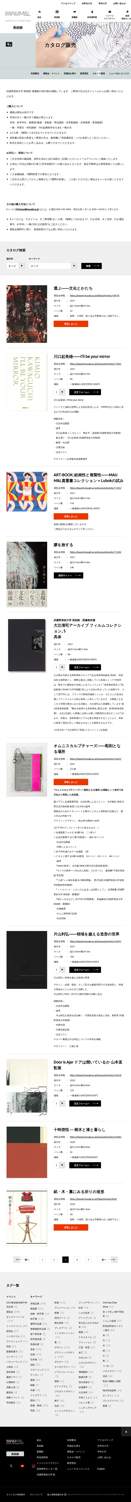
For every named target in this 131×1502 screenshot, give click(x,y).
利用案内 (35, 73)
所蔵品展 (38, 1303)
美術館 (40, 1445)
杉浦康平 (85, 1387)
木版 (35, 1390)
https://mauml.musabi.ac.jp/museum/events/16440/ (95, 1136)
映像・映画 (39, 1405)
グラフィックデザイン (64, 1354)
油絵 (35, 1364)
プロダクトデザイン (64, 1393)
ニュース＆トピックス (78, 1468)
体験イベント (15, 1397)
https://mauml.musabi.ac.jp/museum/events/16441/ (95, 941)
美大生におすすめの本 (89, 1324)
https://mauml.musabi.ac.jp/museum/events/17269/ (95, 552)
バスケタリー (112, 1370)
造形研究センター (46, 1468)
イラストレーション (64, 1374)
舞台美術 (61, 1322)
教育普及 (84, 73)
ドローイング (39, 1369)
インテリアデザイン (64, 1412)
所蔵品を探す (70, 73)
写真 (35, 1410)
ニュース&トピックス (119, 73)
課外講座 (12, 1371)
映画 (59, 1302)
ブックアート (63, 1327)
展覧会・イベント (51, 73)
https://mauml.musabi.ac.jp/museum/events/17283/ (95, 363)
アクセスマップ (68, 3)
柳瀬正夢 (85, 1377)
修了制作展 (37, 1333)
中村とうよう (88, 1397)
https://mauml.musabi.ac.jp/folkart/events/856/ (93, 1198)
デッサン (36, 1374)
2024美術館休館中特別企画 (16, 1304)
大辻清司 (86, 1392)
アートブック (87, 1317)
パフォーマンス (16, 1361)
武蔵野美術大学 (44, 1474)
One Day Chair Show (110, 1304)
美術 (35, 1349)
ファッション (87, 1342)
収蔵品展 (36, 1344)
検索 (88, 266)
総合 (39, 1440)
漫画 (59, 1381)
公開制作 (12, 1382)
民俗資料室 (42, 1457)
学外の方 (103, 3)
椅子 (59, 1400)
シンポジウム (15, 1336)
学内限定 (13, 1402)
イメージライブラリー (48, 1463)
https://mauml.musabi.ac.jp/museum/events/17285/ (95, 487)
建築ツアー (13, 1377)
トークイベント (16, 1325)
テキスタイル (87, 1337)
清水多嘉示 (86, 1382)
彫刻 (35, 1400)
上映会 (12, 1366)
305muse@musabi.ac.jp (27, 209)
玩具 (59, 1405)
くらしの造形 (112, 1320)
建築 (83, 1332)
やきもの (85, 1357)
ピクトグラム (63, 1386)
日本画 (36, 1359)
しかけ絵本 (86, 1312)
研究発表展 (37, 1339)
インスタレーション (64, 1335)
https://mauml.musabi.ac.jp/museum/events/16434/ (95, 1075)
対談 (11, 1346)
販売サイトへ (65, 575)
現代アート (61, 1317)
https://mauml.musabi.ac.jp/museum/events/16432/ (95, 758)
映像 (59, 1312)
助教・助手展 (39, 1313)
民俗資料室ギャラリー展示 (113, 1328)
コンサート (14, 1356)
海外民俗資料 (112, 1390)
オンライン (111, 1395)
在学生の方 (87, 3)
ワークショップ (16, 1341)
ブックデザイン (89, 1302)
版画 (35, 1379)
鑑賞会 (11, 1392)
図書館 (40, 1451)
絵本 (83, 1307)
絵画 (35, 1354)
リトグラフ (38, 1395)
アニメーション (64, 1307)
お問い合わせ (119, 3)
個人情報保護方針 (55, 1494)
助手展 (36, 1318)
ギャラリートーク (15, 1319)
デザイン (62, 1347)
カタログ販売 (98, 73)
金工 (83, 1352)
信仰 (107, 1376)
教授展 (36, 1308)
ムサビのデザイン (87, 1364)
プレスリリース (113, 1400)
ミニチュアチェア (87, 1409)
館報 (107, 1405)
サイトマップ (36, 1494)
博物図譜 (86, 1371)
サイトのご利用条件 (15, 1494)
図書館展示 (14, 1351)
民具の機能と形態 (112, 1383)
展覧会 (12, 1311)
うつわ (108, 1365)
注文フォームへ (82, 392)
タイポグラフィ (64, 1366)
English (101, 1468)
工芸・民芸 (87, 1347)
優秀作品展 (38, 1323)
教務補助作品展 (40, 1328)
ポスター (61, 1361)
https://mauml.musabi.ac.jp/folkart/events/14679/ (94, 295)
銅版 (34, 1384)
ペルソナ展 (86, 1402)
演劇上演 (12, 1387)
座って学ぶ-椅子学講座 (113, 1313)
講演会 (12, 1331)
